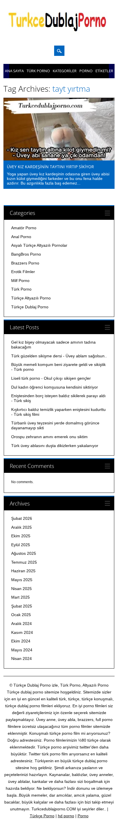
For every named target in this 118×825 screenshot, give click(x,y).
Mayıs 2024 (21, 650)
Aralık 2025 (21, 527)
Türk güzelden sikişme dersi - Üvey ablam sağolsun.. (59, 356)
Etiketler (104, 70)
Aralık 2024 (21, 623)
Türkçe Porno (42, 816)
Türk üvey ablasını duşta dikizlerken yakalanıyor (54, 445)
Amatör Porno (23, 228)
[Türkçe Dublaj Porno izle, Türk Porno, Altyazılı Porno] (59, 35)
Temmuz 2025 (24, 562)
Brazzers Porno (25, 263)
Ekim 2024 (20, 641)
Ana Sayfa (14, 70)
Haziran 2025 (23, 571)
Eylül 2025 (20, 544)
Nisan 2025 (21, 588)
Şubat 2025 (21, 606)
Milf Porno (20, 280)
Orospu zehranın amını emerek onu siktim (49, 436)
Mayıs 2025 (21, 579)
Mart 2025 (20, 597)
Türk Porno (38, 70)
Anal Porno (21, 236)
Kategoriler (64, 70)
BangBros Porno (26, 254)
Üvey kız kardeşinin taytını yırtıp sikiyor (50, 166)
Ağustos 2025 (23, 553)
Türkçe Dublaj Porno (29, 307)
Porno (86, 70)
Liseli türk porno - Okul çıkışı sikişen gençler (51, 378)
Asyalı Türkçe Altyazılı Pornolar (39, 245)
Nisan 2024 (21, 658)
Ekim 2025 (20, 536)
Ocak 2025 (21, 614)
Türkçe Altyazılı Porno (31, 298)
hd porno (66, 816)
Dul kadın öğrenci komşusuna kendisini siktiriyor (54, 387)
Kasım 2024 (22, 632)
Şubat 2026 (21, 518)
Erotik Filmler (23, 271)
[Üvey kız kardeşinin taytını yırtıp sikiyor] (58, 159)
